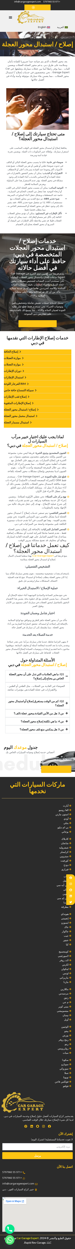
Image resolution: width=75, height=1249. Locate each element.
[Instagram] (70, 883)
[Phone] (9, 1229)
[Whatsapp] (9, 1240)
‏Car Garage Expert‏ (43, 555)
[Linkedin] (70, 896)
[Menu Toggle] (10, 17)
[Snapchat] (70, 890)
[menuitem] (62, 27)
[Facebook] (70, 877)
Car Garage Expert (28, 1238)
